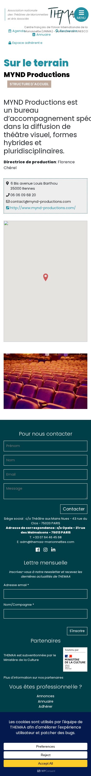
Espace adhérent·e (27, 43)
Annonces (45, 696)
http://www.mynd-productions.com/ (42, 207)
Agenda (18, 31)
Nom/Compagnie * (19, 605)
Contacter (74, 509)
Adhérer (45, 706)
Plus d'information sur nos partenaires (33, 677)
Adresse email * (16, 585)
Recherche (68, 31)
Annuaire (43, 34)
